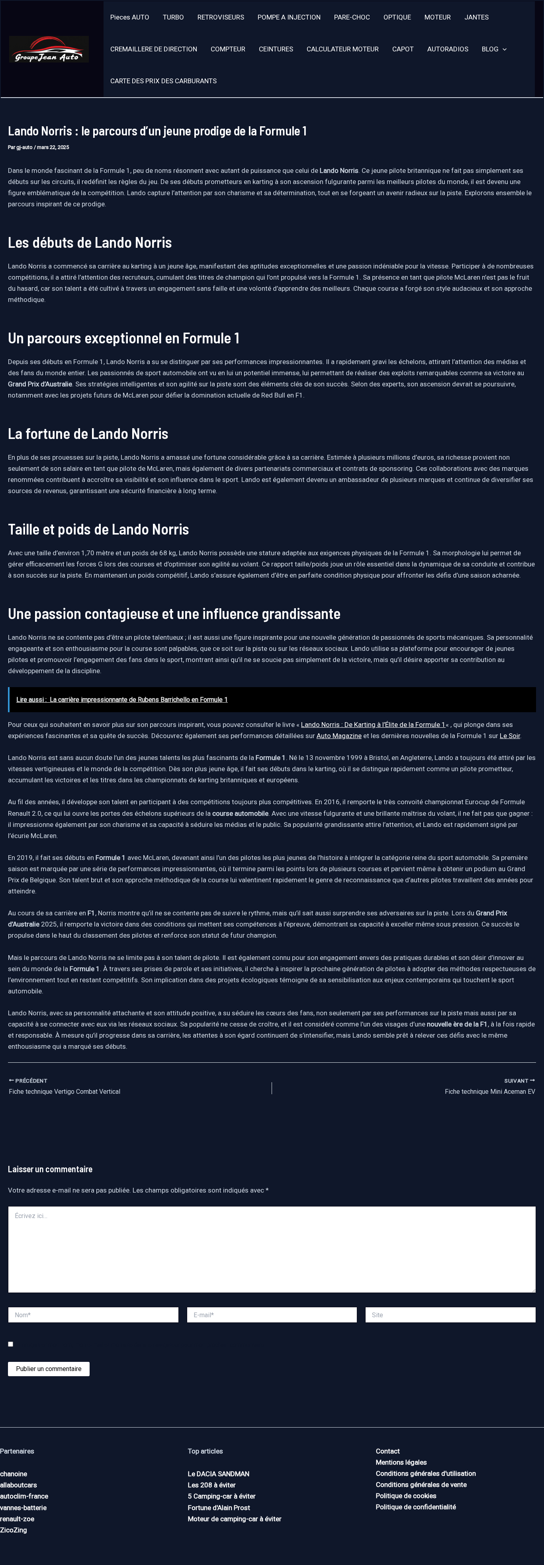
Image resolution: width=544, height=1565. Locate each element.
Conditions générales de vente (421, 1485)
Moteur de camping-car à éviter (235, 1519)
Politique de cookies (406, 1496)
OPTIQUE (397, 17)
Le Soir (510, 736)
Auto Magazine (339, 736)
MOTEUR (438, 17)
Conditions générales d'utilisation (426, 1473)
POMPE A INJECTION (289, 17)
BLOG (490, 49)
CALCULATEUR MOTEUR (343, 49)
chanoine (13, 1474)
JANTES (476, 17)
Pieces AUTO (129, 17)
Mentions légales (401, 1462)
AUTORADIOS (447, 49)
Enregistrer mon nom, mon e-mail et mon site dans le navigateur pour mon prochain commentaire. (142, 1345)
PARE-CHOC (352, 17)
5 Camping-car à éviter (222, 1496)
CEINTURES (276, 49)
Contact (388, 1451)
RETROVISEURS (221, 17)
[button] (503, 49)
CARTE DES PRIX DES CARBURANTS (163, 81)
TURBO (173, 17)
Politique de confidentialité (416, 1507)
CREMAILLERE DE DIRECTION (153, 49)
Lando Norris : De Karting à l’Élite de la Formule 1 (373, 725)
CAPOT (403, 49)
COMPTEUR (228, 49)
